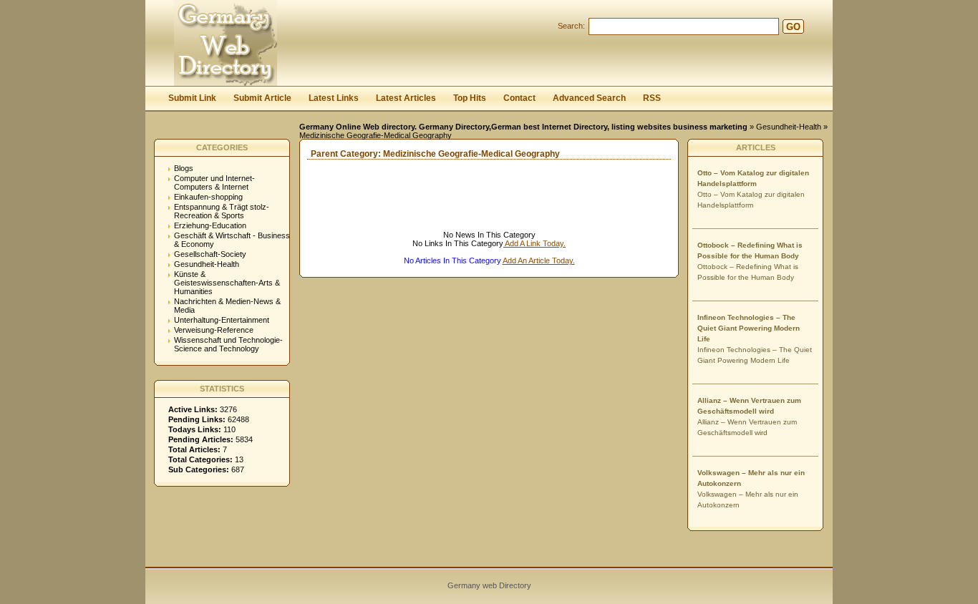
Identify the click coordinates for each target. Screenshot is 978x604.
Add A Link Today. (534, 243)
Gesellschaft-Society (210, 254)
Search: (571, 25)
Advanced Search (589, 98)
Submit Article (262, 98)
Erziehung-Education (210, 225)
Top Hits (469, 98)
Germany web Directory (489, 585)
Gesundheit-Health (788, 126)
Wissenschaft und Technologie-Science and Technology (228, 344)
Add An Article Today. (539, 260)
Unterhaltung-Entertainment (221, 320)
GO (793, 26)
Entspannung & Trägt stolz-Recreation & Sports (221, 211)
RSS (652, 98)
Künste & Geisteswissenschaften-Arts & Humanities (227, 283)
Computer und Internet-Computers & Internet (214, 182)
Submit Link (192, 98)
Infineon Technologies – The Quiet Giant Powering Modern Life (748, 328)
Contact (519, 98)
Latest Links (334, 98)
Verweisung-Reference (213, 330)
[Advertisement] (467, 208)
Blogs (183, 168)
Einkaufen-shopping (208, 197)
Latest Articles (406, 98)
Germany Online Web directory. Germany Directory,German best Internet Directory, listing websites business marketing (523, 126)
